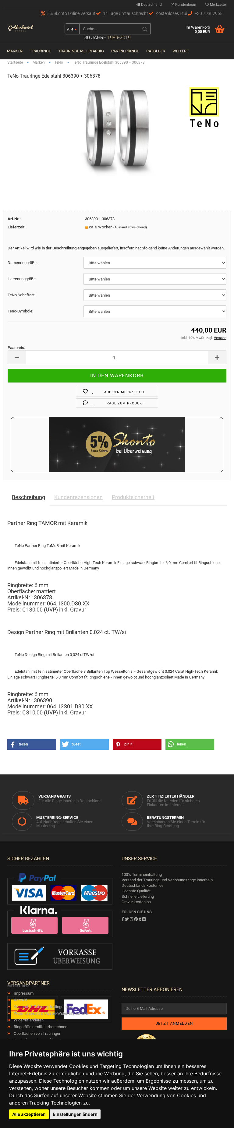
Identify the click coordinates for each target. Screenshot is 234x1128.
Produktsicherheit (133, 497)
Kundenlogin (185, 4)
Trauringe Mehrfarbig (81, 51)
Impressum (23, 993)
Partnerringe (125, 51)
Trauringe (40, 51)
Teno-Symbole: (20, 311)
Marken (15, 51)
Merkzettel (218, 4)
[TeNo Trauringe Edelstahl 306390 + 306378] (117, 130)
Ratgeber (155, 51)
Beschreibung (28, 497)
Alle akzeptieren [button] (29, 1114)
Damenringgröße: (22, 262)
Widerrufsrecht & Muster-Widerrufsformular (51, 1013)
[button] (31, 744)
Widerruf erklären (28, 1020)
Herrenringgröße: (22, 279)
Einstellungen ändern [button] (75, 1114)
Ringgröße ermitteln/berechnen (40, 1026)
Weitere (180, 51)
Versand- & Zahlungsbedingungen (42, 1006)
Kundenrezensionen (78, 497)
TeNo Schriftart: (21, 295)
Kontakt (20, 1000)
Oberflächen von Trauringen (37, 1033)
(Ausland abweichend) (130, 227)
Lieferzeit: (17, 227)
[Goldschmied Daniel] (20, 29)
